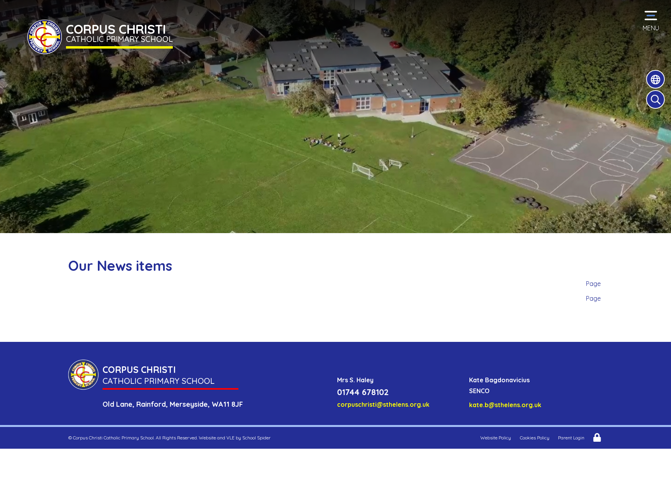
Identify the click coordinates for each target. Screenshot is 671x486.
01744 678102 (363, 392)
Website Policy (495, 438)
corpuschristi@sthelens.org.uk (383, 404)
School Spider (256, 438)
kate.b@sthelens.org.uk (505, 405)
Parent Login (571, 438)
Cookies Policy (534, 438)
